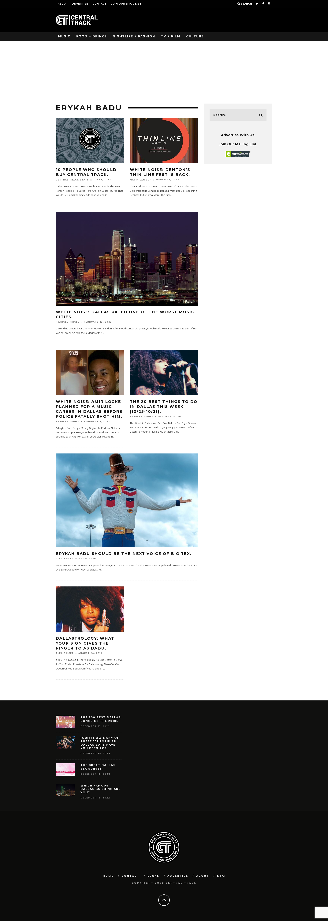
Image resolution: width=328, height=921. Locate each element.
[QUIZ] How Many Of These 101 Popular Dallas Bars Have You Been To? (99, 743)
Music (64, 36)
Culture (195, 36)
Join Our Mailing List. (238, 144)
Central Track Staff (72, 180)
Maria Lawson (140, 180)
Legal (153, 875)
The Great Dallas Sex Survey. (98, 766)
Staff (223, 875)
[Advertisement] (164, 69)
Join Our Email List (126, 3)
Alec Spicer (65, 559)
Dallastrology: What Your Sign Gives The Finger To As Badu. (85, 643)
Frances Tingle (67, 322)
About (63, 3)
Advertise (80, 3)
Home (108, 875)
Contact (99, 3)
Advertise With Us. (238, 135)
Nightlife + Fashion (134, 36)
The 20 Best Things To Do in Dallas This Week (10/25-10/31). (163, 406)
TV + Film (170, 36)
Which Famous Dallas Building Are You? (100, 789)
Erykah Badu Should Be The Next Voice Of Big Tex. (124, 553)
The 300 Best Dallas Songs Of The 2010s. (100, 719)
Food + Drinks (91, 36)
